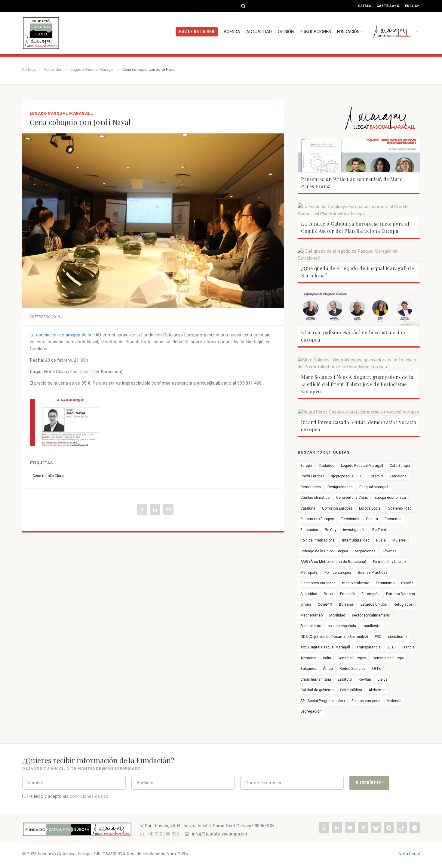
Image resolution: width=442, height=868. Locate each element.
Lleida (383, 679)
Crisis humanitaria (315, 679)
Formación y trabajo (389, 562)
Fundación (348, 31)
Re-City (330, 530)
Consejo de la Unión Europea (324, 551)
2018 (391, 647)
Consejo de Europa (388, 658)
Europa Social (370, 508)
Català (364, 6)
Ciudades (326, 466)
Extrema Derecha (400, 594)
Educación (309, 530)
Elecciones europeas (318, 583)
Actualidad (259, 31)
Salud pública (351, 690)
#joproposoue (342, 476)
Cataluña (307, 508)
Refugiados (403, 604)
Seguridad (308, 594)
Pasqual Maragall (373, 487)
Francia (408, 647)
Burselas (346, 604)
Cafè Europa (400, 466)
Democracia (310, 487)
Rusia (381, 540)
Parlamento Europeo (317, 519)
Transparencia (369, 647)
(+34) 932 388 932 (161, 834)
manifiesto (371, 626)
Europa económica (390, 497)
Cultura (372, 519)
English (412, 6)
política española (342, 626)
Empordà (347, 594)
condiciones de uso (89, 796)
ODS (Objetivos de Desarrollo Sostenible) (334, 637)
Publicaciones (315, 31)
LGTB (376, 669)
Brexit (328, 594)
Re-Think (379, 530)
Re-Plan (364, 679)
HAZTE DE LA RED (196, 31)
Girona (305, 604)
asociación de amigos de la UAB (68, 335)
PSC (378, 637)
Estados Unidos (374, 604)
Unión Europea (312, 476)
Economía (393, 519)
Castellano (388, 6)
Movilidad (337, 615)
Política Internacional (318, 540)
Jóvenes (389, 551)
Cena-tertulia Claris (48, 476)
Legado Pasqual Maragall (92, 69)
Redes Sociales (352, 669)
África (328, 669)
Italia (327, 658)
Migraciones (365, 551)
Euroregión (370, 594)
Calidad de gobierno (316, 690)
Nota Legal (409, 854)
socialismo (397, 637)
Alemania (308, 658)
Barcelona (398, 476)
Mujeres (399, 540)
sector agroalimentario (371, 615)
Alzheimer (377, 690)
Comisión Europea (337, 508)
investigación (354, 530)
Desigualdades (340, 487)
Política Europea (337, 572)
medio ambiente (355, 583)
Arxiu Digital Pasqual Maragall (325, 647)
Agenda (232, 31)
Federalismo (310, 626)
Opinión (286, 31)
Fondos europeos (365, 701)
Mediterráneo (311, 615)
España (407, 583)
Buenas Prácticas (373, 572)
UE (362, 476)
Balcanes (308, 669)
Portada (29, 69)
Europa (306, 466)
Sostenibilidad (400, 508)
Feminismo (385, 583)
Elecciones (350, 519)
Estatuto (345, 679)
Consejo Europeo (352, 658)
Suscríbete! (369, 782)
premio (377, 476)
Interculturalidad (356, 540)
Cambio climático (315, 497)
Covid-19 (325, 604)
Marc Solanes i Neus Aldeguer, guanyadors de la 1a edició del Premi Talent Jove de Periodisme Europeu (357, 384)
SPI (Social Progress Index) (322, 701)
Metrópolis (309, 572)
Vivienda (394, 701)
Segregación (310, 711)
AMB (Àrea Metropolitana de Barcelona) (333, 562)
